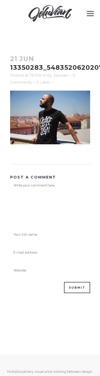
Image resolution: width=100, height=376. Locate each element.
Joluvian (60, 75)
